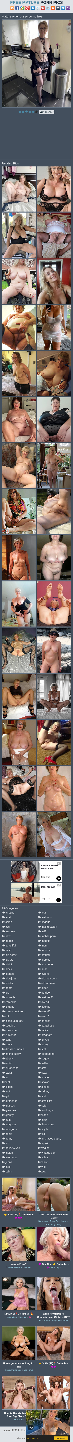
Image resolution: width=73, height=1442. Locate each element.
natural (45, 955)
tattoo (44, 1115)
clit (7, 1016)
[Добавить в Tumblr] (58, 8)
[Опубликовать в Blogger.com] (12, 8)
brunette (10, 997)
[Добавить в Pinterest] (43, 8)
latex (8, 1166)
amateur (10, 912)
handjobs (11, 1129)
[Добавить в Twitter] (63, 8)
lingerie (45, 922)
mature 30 (47, 997)
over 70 (45, 1016)
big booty (10, 955)
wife (43, 1166)
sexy (44, 1072)
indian (9, 1152)
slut (43, 1096)
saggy (45, 1058)
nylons (45, 973)
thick (44, 1119)
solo (44, 1105)
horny (8, 1138)
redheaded (47, 1053)
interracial (11, 1157)
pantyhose (47, 1025)
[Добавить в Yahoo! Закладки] (68, 8)
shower (45, 1082)
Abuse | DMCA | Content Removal (21, 1430)
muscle (45, 950)
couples (10, 1025)
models (45, 940)
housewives (12, 1148)
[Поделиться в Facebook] (17, 8)
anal (8, 917)
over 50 (45, 1006)
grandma (10, 1110)
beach (9, 940)
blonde (9, 973)
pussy (45, 1044)
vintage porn (48, 1152)
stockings (47, 1110)
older (44, 987)
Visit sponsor (46, 111)
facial (8, 1072)
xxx (43, 1171)
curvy (8, 1044)
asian (8, 922)
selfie (44, 1063)
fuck (7, 1091)
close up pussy (14, 1020)
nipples (45, 959)
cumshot (10, 1035)
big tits (9, 959)
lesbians (46, 917)
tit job (44, 1129)
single (45, 1086)
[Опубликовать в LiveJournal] (38, 8)
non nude (47, 964)
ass (7, 926)
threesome (47, 1124)
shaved (45, 1077)
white (44, 1162)
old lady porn (49, 978)
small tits (46, 1100)
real (43, 1049)
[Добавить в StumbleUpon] (53, 8)
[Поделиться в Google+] (27, 8)
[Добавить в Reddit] (48, 8)
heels (8, 1133)
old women (48, 983)
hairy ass (10, 1124)
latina (8, 1171)
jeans (8, 1162)
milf (43, 931)
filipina (9, 1086)
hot (7, 1143)
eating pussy (13, 1053)
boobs (9, 983)
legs (44, 912)
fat (6, 1077)
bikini (8, 964)
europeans (11, 1068)
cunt (8, 1039)
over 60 (45, 1011)
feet (7, 1082)
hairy (8, 1119)
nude (44, 969)
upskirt (45, 1143)
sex (43, 1068)
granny (9, 1115)
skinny (45, 1091)
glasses (10, 1105)
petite (44, 1030)
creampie (11, 1030)
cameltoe (10, 1002)
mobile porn (48, 936)
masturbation (49, 926)
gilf (7, 1096)
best (8, 950)
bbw (8, 936)
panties (45, 1020)
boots (8, 987)
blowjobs (10, 978)
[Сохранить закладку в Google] (22, 8)
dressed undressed (17, 1049)
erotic (8, 1063)
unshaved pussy (51, 1138)
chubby (9, 1006)
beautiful (10, 945)
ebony (9, 1058)
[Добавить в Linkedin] (33, 8)
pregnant (46, 1035)
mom (44, 945)
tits (43, 1133)
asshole (10, 931)
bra (7, 992)
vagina (45, 1148)
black (8, 969)
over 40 (45, 1002)
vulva (44, 1157)
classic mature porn (17, 1011)
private (45, 1039)
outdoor (46, 992)
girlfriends (11, 1100)
